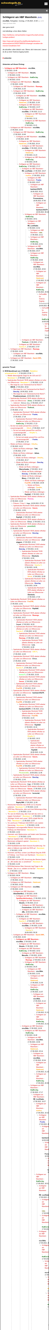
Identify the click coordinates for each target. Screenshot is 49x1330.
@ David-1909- (11, 23)
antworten (7, 58)
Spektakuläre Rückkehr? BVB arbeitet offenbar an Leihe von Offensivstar (32, 553)
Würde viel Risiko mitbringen (20, 444)
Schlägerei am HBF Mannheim (18, 73)
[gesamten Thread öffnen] (32, 373)
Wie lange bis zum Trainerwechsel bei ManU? (26, 385)
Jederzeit (16, 403)
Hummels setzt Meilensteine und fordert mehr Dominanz (27, 834)
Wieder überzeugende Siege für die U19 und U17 (24, 376)
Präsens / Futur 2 (19, 503)
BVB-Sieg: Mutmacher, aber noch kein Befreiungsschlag (27, 809)
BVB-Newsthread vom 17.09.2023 (17, 371)
